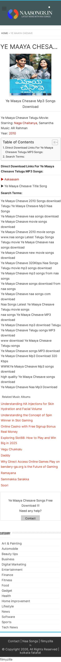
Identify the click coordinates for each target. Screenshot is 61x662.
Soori (4, 485)
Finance (7, 575)
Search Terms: (15, 156)
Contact (30, 518)
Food (5, 585)
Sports (6, 622)
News (6, 611)
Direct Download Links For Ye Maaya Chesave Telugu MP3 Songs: (29, 150)
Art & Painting (12, 543)
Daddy (5, 455)
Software (8, 617)
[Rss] (30, 645)
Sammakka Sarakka (15, 479)
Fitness (7, 580)
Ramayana (8, 473)
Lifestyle (8, 606)
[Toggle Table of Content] (53, 142)
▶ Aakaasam (10, 179)
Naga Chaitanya (25, 123)
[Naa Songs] (30, 12)
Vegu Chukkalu (11, 449)
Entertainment (12, 569)
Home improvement (16, 601)
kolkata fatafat (30, 652)
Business (8, 559)
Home (4, 33)
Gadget (7, 590)
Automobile (10, 548)
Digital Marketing (14, 564)
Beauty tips (10, 554)
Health (6, 596)
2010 (12, 133)
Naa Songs (30, 641)
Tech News (10, 627)
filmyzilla (47, 641)
